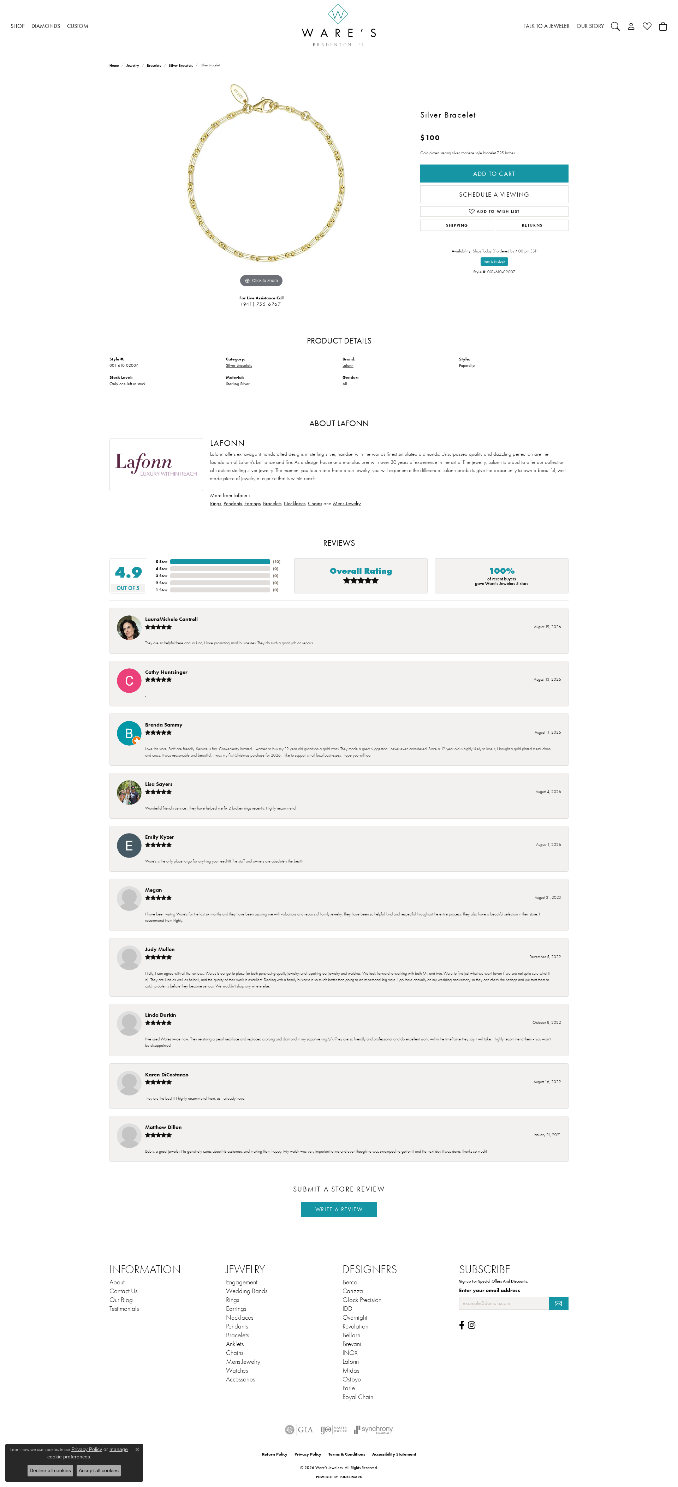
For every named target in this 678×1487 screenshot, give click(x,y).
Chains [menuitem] (234, 1353)
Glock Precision (362, 1300)
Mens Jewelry (347, 503)
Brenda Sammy (164, 724)
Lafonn (348, 365)
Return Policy (274, 1454)
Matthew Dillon (163, 1127)
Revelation (355, 1326)
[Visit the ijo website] (333, 1430)
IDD (347, 1309)
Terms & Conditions (346, 1454)
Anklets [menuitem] (235, 1344)
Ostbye (352, 1379)
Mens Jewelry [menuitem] (243, 1362)
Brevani (352, 1344)
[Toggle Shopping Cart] (663, 26)
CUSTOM (77, 26)
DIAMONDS (45, 26)
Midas (351, 1370)
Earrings (252, 503)
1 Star (161, 589)
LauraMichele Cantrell (171, 619)
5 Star (161, 561)
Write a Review (339, 1209)
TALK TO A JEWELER (547, 26)
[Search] (615, 26)
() (276, 561)
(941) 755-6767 (261, 304)
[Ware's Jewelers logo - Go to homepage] (339, 26)
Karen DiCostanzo (167, 1074)
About (117, 1282)
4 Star (161, 568)
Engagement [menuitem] (241, 1282)
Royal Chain (358, 1397)
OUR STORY (590, 26)
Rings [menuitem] (232, 1300)
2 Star (161, 582)
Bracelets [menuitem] (237, 1335)
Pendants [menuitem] (237, 1326)
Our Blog (121, 1300)
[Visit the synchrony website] (373, 1430)
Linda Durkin (160, 1014)
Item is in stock (494, 261)
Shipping (457, 225)
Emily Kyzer (159, 837)
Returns (532, 225)
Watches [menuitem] (237, 1370)
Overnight (355, 1317)
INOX (350, 1353)
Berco (350, 1282)
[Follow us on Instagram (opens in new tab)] (471, 1325)
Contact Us (123, 1291)
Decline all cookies (50, 1470)
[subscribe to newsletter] (559, 1303)
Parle (349, 1388)
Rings (215, 503)
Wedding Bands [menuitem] (246, 1291)
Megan (153, 889)
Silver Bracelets (181, 65)
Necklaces (294, 503)
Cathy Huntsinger (166, 672)
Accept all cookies (99, 1470)
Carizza (353, 1291)
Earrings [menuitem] (236, 1309)
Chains (315, 503)
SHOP (17, 26)
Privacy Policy (308, 1454)
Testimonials (124, 1309)
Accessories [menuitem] (240, 1379)
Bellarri (352, 1335)
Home (114, 65)
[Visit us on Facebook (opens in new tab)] (461, 1325)
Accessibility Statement (394, 1454)
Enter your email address (489, 1290)
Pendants (233, 503)
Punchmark (351, 1477)
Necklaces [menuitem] (239, 1317)
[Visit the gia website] (299, 1430)
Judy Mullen (160, 949)
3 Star (161, 575)
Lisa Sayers (159, 784)
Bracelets (154, 65)
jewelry (132, 65)
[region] (261, 183)
